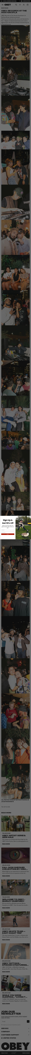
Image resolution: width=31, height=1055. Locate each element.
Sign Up (8, 534)
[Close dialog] (30, 516)
